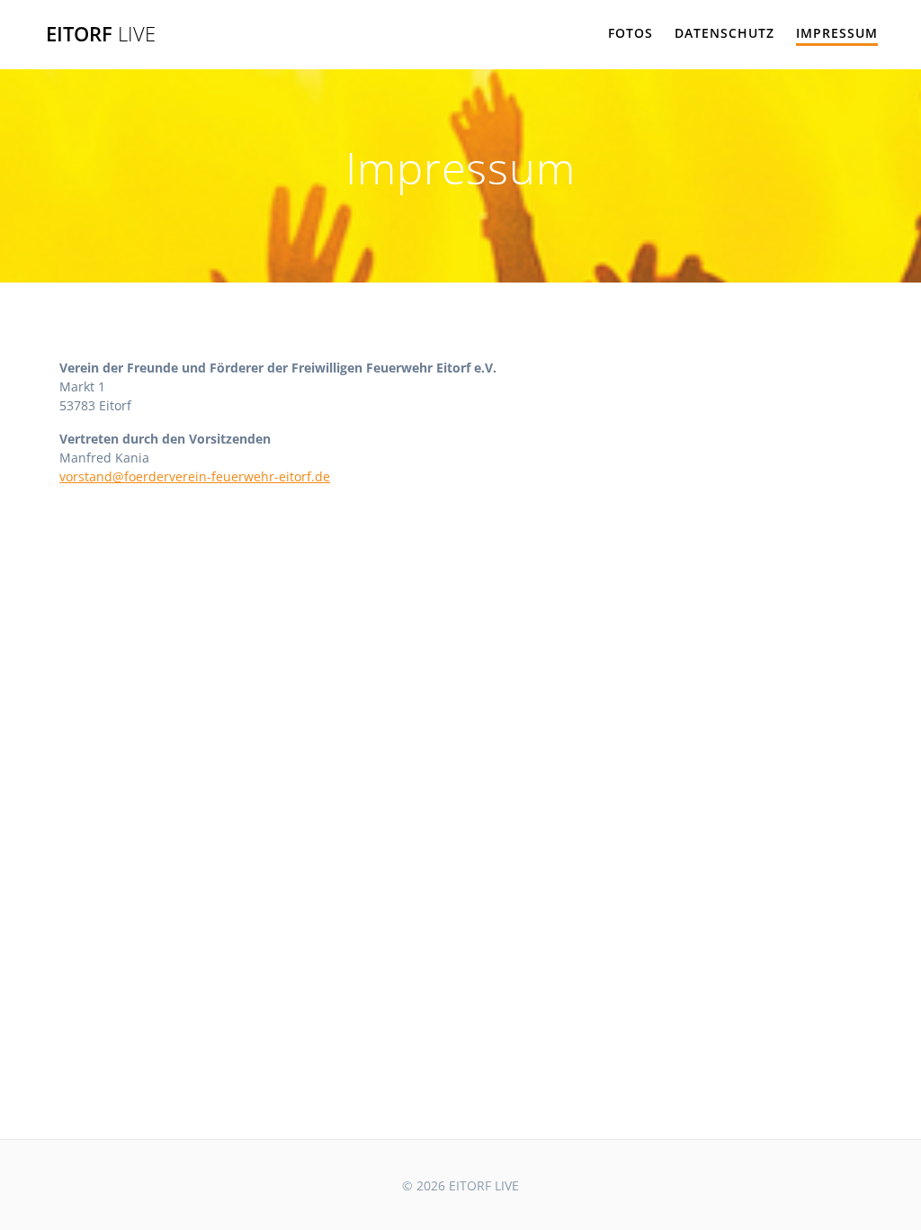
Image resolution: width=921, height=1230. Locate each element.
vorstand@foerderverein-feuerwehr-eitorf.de (194, 476)
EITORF (101, 34)
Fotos (630, 32)
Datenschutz (724, 32)
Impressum (837, 32)
